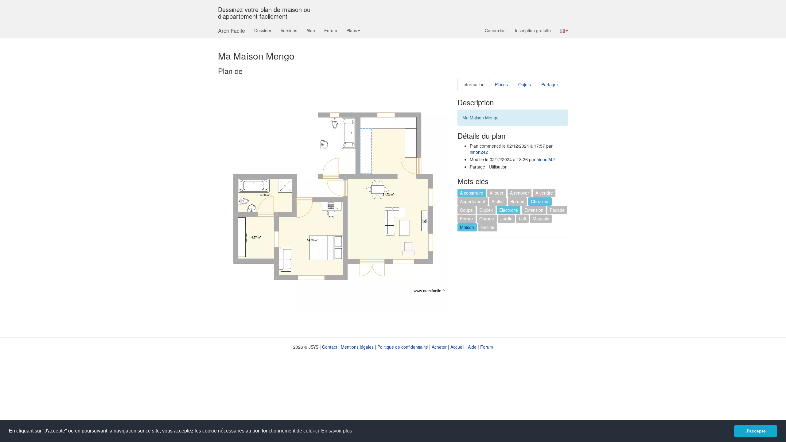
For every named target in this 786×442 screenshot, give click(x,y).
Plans (351, 30)
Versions (289, 30)
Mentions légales (357, 347)
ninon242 (479, 152)
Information (473, 84)
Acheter (439, 347)
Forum (330, 30)
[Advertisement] (509, 287)
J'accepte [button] (756, 430)
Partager (549, 84)
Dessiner (262, 30)
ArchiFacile (231, 30)
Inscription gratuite (533, 30)
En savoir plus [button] (336, 430)
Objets (524, 84)
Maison (467, 227)
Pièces (501, 84)
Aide (310, 30)
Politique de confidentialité (402, 347)
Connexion (495, 30)
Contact (329, 347)
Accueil (457, 347)
